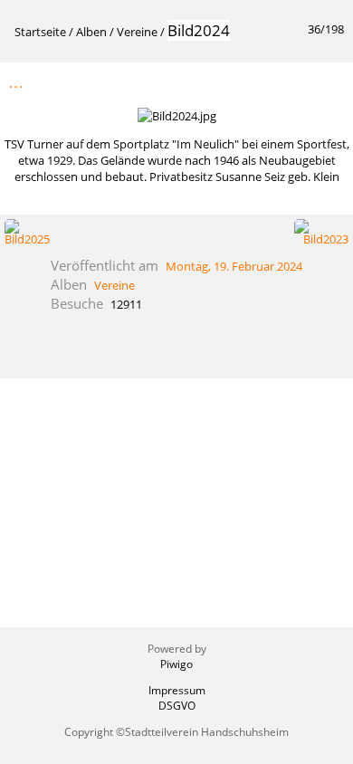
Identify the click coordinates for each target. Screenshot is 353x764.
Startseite (40, 32)
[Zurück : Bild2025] (291, 82)
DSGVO (177, 705)
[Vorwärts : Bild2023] (329, 82)
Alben (91, 32)
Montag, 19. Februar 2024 (234, 266)
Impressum (176, 690)
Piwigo (176, 664)
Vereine (137, 32)
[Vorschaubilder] (253, 82)
